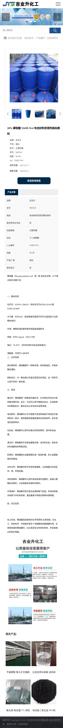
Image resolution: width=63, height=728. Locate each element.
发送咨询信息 (34, 181)
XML (51, 720)
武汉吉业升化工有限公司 (37, 720)
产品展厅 (40, 38)
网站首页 (29, 38)
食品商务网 (23, 724)
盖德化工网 (11, 724)
